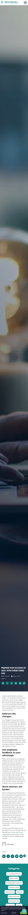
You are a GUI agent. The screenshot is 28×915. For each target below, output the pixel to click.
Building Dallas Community (14, 883)
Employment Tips (14, 901)
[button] (25, 2)
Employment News (14, 896)
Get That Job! (10, 905)
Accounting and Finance (14, 874)
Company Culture (14, 887)
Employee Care (9, 892)
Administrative (14, 878)
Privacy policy (4, 912)
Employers (20, 892)
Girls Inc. (19, 905)
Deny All (14, 912)
